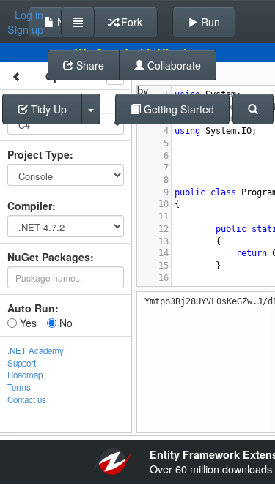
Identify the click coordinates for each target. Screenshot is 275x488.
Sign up (25, 29)
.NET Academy (35, 350)
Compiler (29, 205)
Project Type (38, 154)
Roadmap (25, 374)
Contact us (26, 399)
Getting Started (177, 109)
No (64, 322)
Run (209, 22)
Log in (29, 14)
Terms (19, 387)
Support (21, 363)
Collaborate (172, 65)
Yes (27, 322)
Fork (130, 22)
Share (88, 65)
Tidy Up (47, 109)
